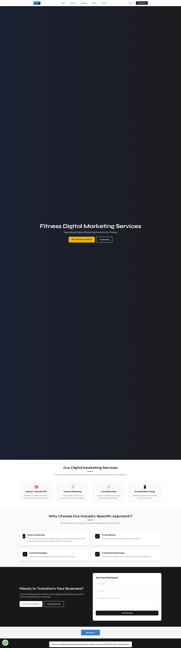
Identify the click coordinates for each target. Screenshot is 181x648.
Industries (84, 3)
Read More (90, 633)
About (94, 3)
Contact (103, 3)
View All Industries (54, 604)
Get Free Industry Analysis (82, 239)
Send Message (127, 613)
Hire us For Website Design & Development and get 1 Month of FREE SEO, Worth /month (90, 644)
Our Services (104, 240)
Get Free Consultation (31, 604)
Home (63, 3)
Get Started (142, 3)
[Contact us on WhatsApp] (5, 643)
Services (72, 3)
